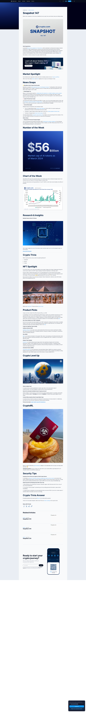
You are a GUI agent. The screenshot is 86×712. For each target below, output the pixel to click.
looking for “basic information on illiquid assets (33, 101)
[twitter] (26, 506)
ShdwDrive (25, 342)
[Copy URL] (32, 506)
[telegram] (29, 506)
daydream (29, 306)
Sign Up (69, 1)
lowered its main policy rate (38, 114)
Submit (41, 565)
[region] (76, 706)
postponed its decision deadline (49, 121)
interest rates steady (40, 108)
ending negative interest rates (53, 111)
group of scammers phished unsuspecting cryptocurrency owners (41, 478)
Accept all (77, 706)
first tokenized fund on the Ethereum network (40, 87)
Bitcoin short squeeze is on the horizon (34, 48)
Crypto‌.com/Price (55, 76)
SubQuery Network (26, 329)
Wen (24, 336)
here (59, 318)
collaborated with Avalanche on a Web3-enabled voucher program (49, 93)
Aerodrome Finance (26, 349)
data (60, 53)
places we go (40, 306)
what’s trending (47, 500)
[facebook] (24, 506)
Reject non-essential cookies (76, 708)
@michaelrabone (37, 465)
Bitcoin (38, 498)
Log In (66, 1)
